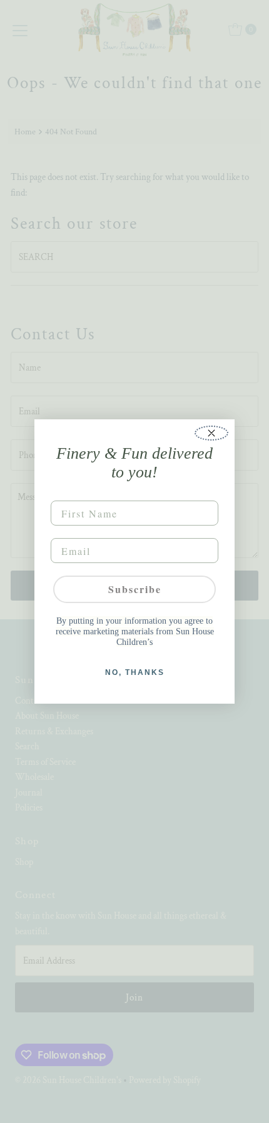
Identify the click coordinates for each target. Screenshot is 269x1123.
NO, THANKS (135, 672)
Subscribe (134, 589)
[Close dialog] (211, 433)
